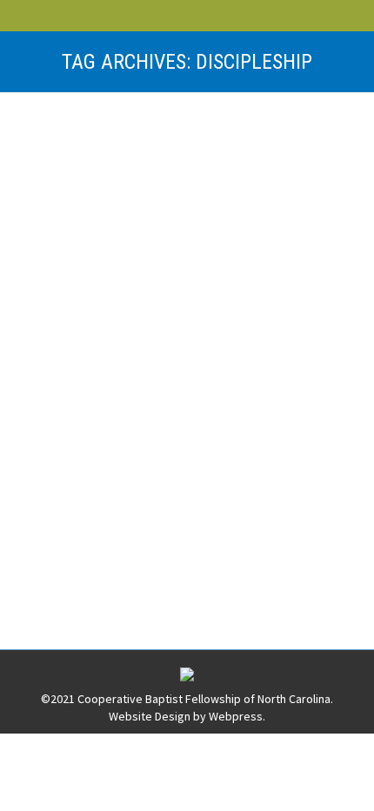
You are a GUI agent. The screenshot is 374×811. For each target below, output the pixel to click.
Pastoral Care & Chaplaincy (195, 186)
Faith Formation (79, 186)
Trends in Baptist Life (129, 156)
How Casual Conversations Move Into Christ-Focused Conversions (177, 437)
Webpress (236, 716)
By (171, 203)
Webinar (291, 186)
